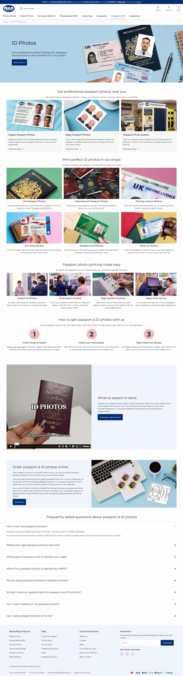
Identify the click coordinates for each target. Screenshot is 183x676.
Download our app (88, 649)
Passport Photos (16, 653)
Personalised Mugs (17, 649)
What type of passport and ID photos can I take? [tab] (36, 556)
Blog (82, 644)
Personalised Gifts (17, 640)
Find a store (46, 640)
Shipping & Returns (49, 649)
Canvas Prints (15, 644)
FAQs (43, 653)
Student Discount (49, 657)
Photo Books (15, 657)
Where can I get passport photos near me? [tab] (33, 545)
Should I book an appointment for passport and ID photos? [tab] (43, 592)
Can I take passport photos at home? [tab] (29, 615)
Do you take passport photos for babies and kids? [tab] (37, 580)
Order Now (121, 2)
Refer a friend (85, 657)
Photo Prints (14, 636)
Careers (83, 640)
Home (5, 22)
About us (83, 636)
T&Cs (139, 2)
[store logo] (9, 8)
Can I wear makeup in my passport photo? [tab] (33, 604)
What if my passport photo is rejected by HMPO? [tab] (36, 568)
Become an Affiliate (88, 653)
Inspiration (134, 16)
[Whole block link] (34, 126)
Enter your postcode (16, 347)
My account (46, 644)
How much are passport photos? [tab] (27, 526)
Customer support (49, 636)
